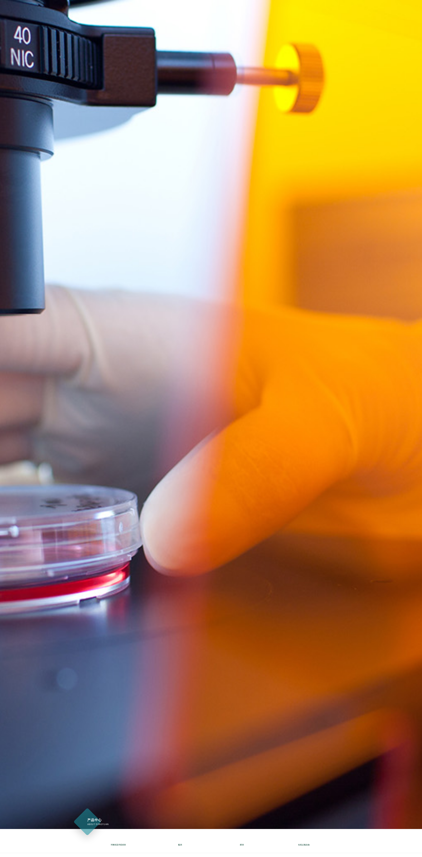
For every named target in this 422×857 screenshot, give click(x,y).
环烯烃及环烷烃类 (118, 844)
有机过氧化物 (303, 844)
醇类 (242, 844)
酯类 (180, 844)
